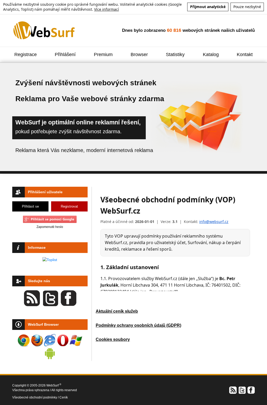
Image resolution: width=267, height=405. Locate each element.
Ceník (63, 397)
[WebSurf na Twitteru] (242, 390)
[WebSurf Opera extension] (62, 340)
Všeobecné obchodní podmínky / (35, 397)
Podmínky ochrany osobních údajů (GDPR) (138, 325)
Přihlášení (65, 54)
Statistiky (175, 54)
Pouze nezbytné (247, 6)
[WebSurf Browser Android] (49, 353)
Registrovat (69, 206)
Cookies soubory (113, 339)
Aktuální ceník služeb (117, 311)
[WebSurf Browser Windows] (75, 340)
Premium (103, 54)
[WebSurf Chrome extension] (23, 340)
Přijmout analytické (208, 6)
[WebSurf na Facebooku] (251, 390)
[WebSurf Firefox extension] (36, 340)
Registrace (25, 54)
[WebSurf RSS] (233, 390)
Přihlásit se (30, 206)
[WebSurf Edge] (49, 340)
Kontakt (245, 54)
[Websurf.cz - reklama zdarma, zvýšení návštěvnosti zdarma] (44, 30)
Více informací (106, 9)
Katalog (211, 54)
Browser (139, 54)
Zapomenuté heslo (50, 227)
